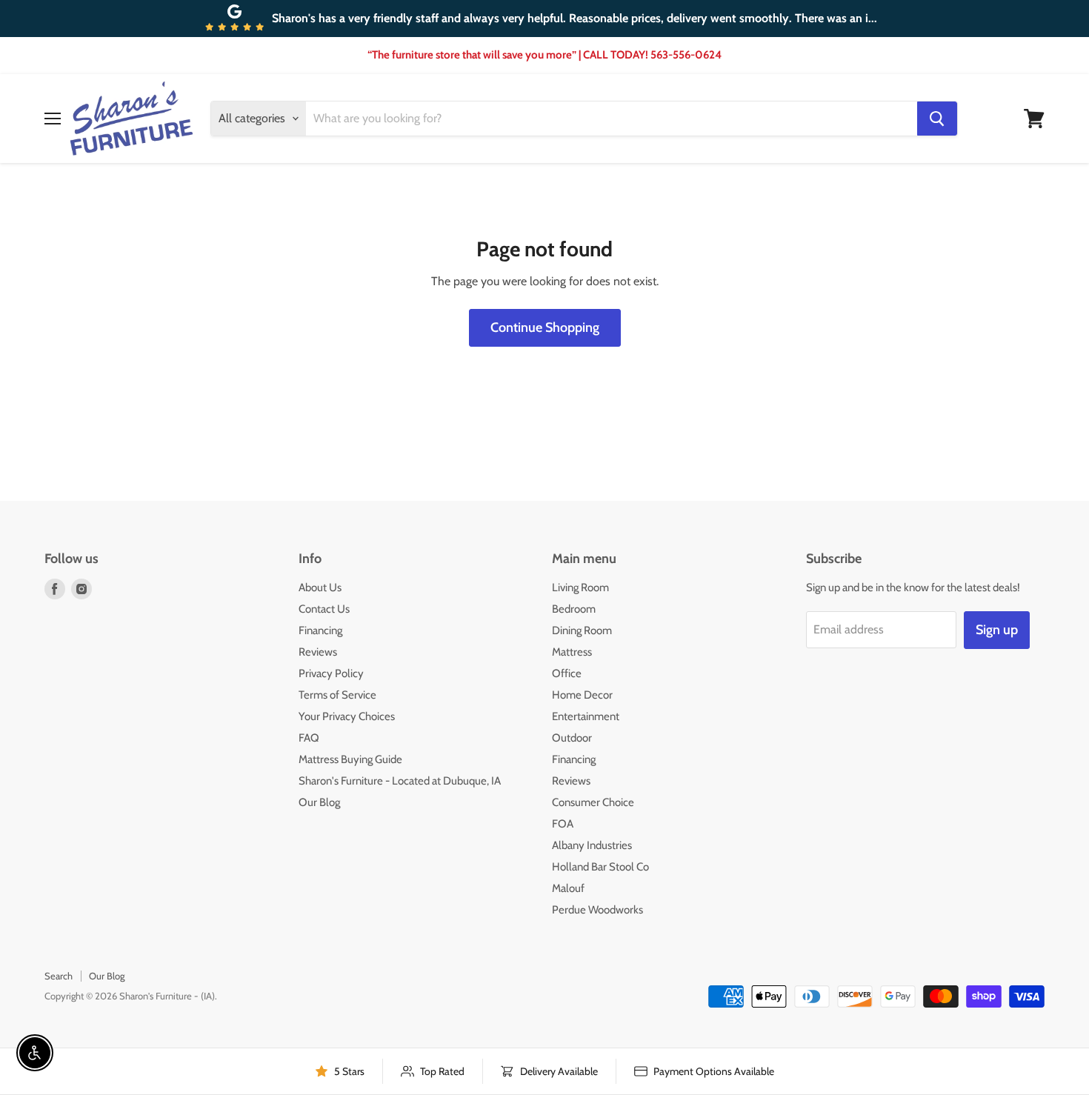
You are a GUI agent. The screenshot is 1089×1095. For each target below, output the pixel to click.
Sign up (997, 630)
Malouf (568, 888)
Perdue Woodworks (597, 909)
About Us (320, 587)
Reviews (318, 652)
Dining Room (582, 630)
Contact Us (324, 609)
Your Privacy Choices (347, 716)
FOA (562, 824)
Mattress (572, 652)
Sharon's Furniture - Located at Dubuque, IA (400, 781)
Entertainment (585, 716)
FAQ (309, 738)
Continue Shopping (544, 327)
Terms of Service (337, 695)
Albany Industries (592, 845)
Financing (320, 630)
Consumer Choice (593, 802)
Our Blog (319, 802)
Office (567, 673)
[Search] (937, 118)
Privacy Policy (331, 673)
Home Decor (582, 695)
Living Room (580, 587)
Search (58, 976)
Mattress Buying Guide (350, 759)
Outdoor (572, 738)
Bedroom (574, 609)
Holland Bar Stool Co (600, 866)
